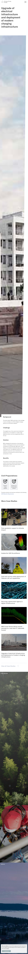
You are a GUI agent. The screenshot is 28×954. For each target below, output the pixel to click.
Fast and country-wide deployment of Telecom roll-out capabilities (13, 577)
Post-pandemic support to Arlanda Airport (12, 529)
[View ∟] (14, 517)
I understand (6, 951)
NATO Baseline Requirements (7, 494)
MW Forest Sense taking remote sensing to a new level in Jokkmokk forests (12, 628)
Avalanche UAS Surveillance (10, 553)
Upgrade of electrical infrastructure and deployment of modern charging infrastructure (13, 655)
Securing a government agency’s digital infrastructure (12, 602)
